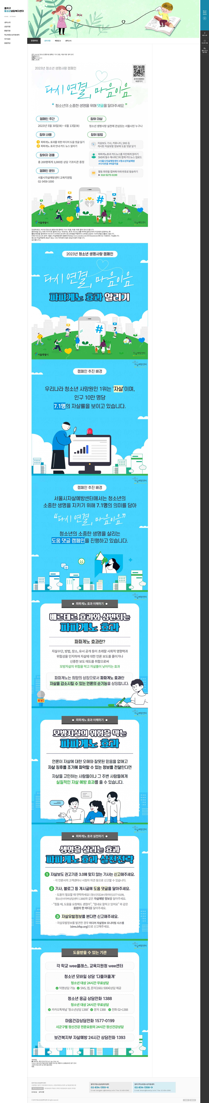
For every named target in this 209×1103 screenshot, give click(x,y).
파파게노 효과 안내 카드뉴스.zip (43, 1061)
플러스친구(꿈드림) (205, 51)
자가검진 (7, 39)
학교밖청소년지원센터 (11, 35)
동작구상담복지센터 (14, 10)
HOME (6, 16)
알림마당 (7, 43)
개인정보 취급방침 (38, 1088)
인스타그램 (205, 43)
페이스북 (204, 35)
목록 (33, 1066)
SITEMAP (13, 16)
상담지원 (7, 27)
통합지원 (7, 31)
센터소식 (68, 41)
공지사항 (47, 41)
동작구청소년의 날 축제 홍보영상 (42, 1065)
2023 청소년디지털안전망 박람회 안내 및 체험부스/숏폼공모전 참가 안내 (54, 1063)
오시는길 (34, 1092)
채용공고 (58, 41)
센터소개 (7, 22)
